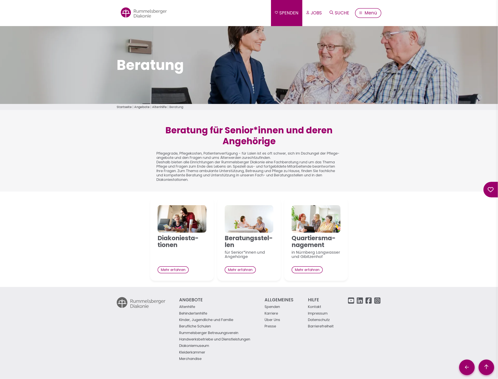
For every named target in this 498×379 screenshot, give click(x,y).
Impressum (318, 313)
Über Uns (272, 320)
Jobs (316, 13)
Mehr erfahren (173, 269)
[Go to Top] (486, 367)
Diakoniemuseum (194, 346)
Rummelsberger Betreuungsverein (208, 333)
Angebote (142, 107)
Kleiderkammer (192, 352)
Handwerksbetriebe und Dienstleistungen (214, 339)
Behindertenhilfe (193, 313)
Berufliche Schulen (195, 326)
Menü (370, 13)
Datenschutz (319, 320)
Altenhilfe (159, 107)
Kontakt (314, 307)
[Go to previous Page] (467, 367)
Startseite (124, 107)
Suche (342, 13)
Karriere (271, 313)
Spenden (288, 13)
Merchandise (190, 359)
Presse (270, 326)
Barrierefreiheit (321, 326)
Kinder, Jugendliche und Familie (206, 320)
